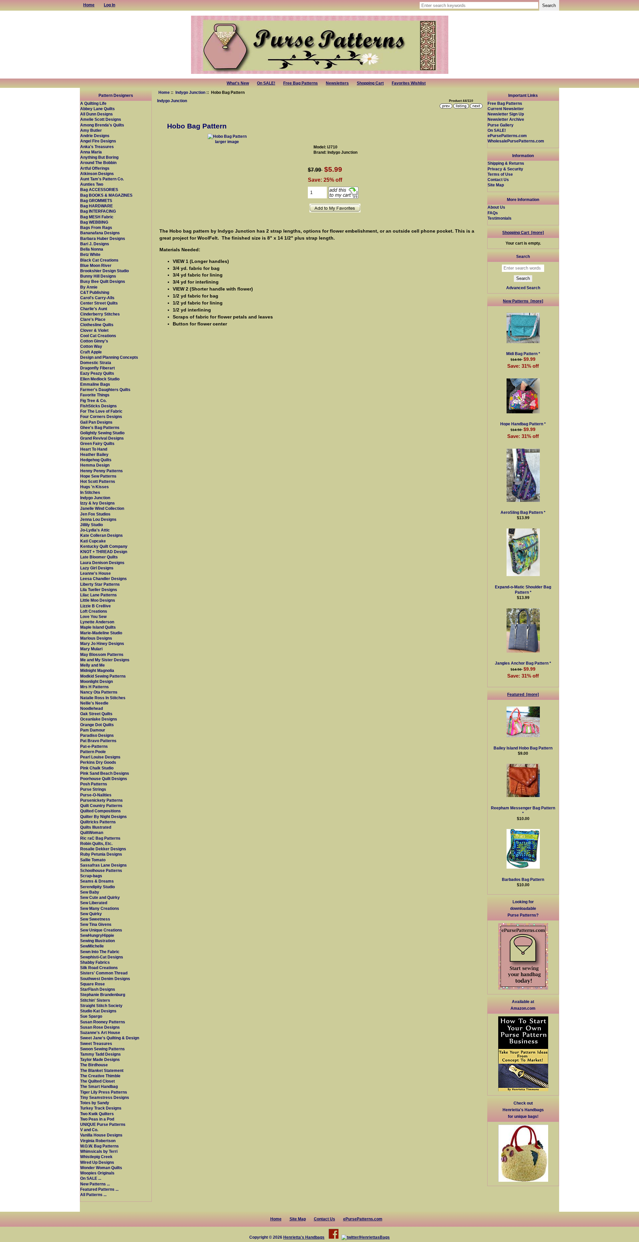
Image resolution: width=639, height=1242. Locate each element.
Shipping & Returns (506, 163)
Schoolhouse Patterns (101, 870)
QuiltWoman (91, 832)
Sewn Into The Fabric (99, 951)
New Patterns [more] (523, 301)
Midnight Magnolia (97, 670)
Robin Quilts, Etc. (96, 843)
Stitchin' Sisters (95, 1000)
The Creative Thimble (100, 1076)
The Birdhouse (94, 1065)
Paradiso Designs (97, 735)
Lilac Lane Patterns (98, 595)
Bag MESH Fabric (96, 217)
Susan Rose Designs (100, 1027)
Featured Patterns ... (99, 1189)
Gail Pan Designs (96, 422)
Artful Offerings (94, 168)
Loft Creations (93, 611)
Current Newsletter (506, 108)
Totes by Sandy (94, 1103)
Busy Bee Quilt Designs (102, 281)
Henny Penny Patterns (101, 471)
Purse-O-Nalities (95, 795)
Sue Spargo (91, 1016)
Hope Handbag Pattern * (523, 424)
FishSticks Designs (98, 406)
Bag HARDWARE (96, 206)
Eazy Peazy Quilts (97, 373)
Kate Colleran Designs (101, 535)
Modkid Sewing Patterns (103, 676)
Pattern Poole (93, 751)
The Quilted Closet (97, 1081)
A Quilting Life (93, 103)
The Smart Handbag (99, 1086)
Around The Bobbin (98, 162)
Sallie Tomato (93, 860)
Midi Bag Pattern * (523, 353)
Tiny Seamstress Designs (104, 1097)
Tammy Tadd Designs (100, 1054)
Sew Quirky (91, 914)
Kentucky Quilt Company (103, 546)
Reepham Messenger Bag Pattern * (523, 810)
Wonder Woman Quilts (101, 1167)
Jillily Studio (91, 524)
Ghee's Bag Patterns (99, 427)
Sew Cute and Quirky (100, 897)
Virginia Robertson (97, 1140)
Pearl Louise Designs (100, 757)
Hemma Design (94, 465)
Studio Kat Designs (98, 1011)
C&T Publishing (94, 292)
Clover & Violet (94, 330)
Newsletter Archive (506, 119)
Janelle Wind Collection (102, 508)
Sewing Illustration (97, 940)
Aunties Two (91, 184)
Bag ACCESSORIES (99, 189)
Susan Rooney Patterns (102, 1022)
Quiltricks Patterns (98, 822)
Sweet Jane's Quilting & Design (109, 1038)
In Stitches (90, 492)
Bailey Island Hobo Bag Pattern (523, 748)
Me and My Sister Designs (104, 660)
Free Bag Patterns (300, 83)
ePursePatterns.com (507, 135)
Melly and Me (92, 665)
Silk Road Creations (99, 967)
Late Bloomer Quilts (99, 557)
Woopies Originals (97, 1173)
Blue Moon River (95, 265)
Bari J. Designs (94, 244)
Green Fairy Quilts (97, 443)
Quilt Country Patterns (101, 805)
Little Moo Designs (97, 600)
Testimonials (500, 218)
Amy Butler (91, 130)
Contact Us (498, 179)
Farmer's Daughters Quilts (105, 389)
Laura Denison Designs (102, 562)
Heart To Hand (93, 449)
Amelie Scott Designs (100, 119)
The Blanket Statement (101, 1070)
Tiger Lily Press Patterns (103, 1092)
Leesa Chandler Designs (103, 578)
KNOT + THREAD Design (103, 551)
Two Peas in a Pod (97, 1119)
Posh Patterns (93, 784)
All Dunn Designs (96, 114)
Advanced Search (523, 288)
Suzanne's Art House (100, 1032)
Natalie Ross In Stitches (102, 698)
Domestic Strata (95, 362)
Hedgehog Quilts (95, 460)
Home (164, 92)
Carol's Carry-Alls (97, 298)
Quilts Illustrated (95, 827)
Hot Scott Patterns (97, 481)
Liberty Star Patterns (100, 584)
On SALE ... (90, 1178)
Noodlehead (91, 708)
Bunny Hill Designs (98, 276)
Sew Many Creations (99, 908)
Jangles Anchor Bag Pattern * (523, 663)
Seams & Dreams (97, 881)
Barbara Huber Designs (102, 238)
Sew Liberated (93, 903)
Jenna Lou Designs (98, 519)
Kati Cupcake (93, 541)
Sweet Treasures (96, 1043)
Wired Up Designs (97, 1162)
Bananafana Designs (100, 233)
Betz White (90, 254)
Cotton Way (91, 346)
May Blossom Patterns (101, 654)
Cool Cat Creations (98, 335)
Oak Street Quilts (96, 714)
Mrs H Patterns (94, 687)
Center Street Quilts (99, 303)
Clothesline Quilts (96, 324)
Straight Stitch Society (101, 1005)
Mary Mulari (91, 649)
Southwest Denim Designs (105, 978)
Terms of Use (500, 174)
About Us (496, 207)
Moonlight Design (96, 681)
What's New (238, 83)
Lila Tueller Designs (98, 589)
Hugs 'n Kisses (94, 487)
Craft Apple (91, 352)
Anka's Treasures (97, 146)
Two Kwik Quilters (97, 1114)
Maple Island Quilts (98, 627)
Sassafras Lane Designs (103, 865)
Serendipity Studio (97, 887)
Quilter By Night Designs (103, 816)
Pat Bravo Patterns (98, 740)
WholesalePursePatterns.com (516, 141)
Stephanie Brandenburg (102, 994)
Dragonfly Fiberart (97, 368)
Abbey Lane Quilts (97, 108)
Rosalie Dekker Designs (103, 849)
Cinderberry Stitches (100, 314)
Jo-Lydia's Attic (95, 530)
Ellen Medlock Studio (99, 379)
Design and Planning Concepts (109, 357)
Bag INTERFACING (98, 211)
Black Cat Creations (99, 260)
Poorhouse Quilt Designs (103, 778)
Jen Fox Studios (95, 514)
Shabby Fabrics (95, 962)
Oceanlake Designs (98, 719)
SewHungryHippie (97, 935)
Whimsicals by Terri (98, 1151)
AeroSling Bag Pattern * (523, 512)
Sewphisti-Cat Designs (101, 957)
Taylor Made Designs (100, 1059)
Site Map (496, 185)
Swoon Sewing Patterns (102, 1049)
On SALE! (266, 83)
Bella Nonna (91, 249)
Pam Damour (92, 730)
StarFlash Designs (97, 989)
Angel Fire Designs (98, 141)
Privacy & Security (505, 169)
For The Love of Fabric (101, 411)
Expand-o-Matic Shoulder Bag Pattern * (523, 589)
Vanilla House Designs (101, 1135)
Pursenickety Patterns (101, 800)
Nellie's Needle (94, 703)
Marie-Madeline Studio (101, 633)
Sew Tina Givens (95, 924)
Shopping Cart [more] (523, 232)
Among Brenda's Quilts (102, 125)
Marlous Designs (96, 638)
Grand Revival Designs (102, 438)
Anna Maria (91, 152)
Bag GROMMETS (96, 200)
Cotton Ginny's (94, 341)
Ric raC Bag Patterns (100, 838)
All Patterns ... (93, 1194)
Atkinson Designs (97, 173)
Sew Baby (89, 892)
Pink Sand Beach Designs (104, 773)
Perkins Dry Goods (98, 762)
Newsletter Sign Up (506, 114)
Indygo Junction (190, 92)
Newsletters (337, 83)
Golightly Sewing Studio (102, 433)
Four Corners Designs (101, 416)
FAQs (493, 213)
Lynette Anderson (97, 622)
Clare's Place (93, 319)
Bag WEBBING (94, 222)
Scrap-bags (91, 876)
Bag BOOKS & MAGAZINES (106, 195)
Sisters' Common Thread (103, 973)
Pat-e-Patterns (94, 746)
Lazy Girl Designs (96, 568)
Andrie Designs (94, 135)
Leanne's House (95, 573)
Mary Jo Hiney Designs (102, 643)
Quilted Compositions (100, 811)
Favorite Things (94, 395)
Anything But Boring (99, 157)
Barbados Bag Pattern (523, 879)
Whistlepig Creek (96, 1156)
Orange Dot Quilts (97, 725)
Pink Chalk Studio (96, 768)
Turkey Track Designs (100, 1108)
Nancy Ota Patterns (98, 692)
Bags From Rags (96, 227)
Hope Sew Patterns (98, 476)
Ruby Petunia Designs (101, 854)
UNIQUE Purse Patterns (102, 1124)
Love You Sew (93, 616)
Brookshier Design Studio (104, 271)
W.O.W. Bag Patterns (99, 1146)
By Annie (89, 287)
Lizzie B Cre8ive (95, 606)
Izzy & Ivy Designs (97, 503)
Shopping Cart (370, 83)
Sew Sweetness (95, 919)
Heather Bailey (94, 454)
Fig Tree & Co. (93, 400)
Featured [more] (523, 694)
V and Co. (89, 1130)
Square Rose (92, 984)
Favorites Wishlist (409, 83)
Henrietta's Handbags (303, 1237)
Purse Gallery (501, 125)
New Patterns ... (95, 1184)
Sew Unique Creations (101, 930)
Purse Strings (93, 789)
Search (523, 256)
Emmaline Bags (95, 384)
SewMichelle (92, 946)
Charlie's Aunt (93, 309)
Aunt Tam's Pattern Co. (102, 179)
